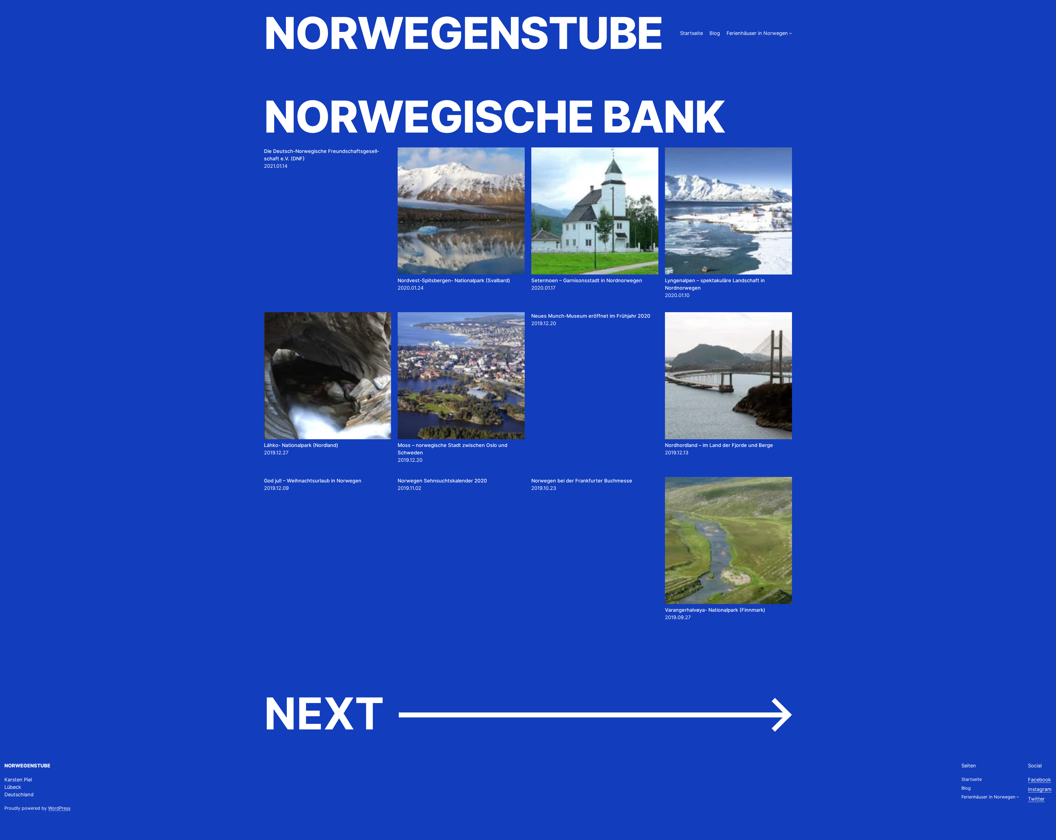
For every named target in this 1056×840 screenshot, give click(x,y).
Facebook (1039, 780)
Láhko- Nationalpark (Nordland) (301, 445)
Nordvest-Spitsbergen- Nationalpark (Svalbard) (454, 280)
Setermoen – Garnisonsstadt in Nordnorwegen (586, 280)
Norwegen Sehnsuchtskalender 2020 (442, 481)
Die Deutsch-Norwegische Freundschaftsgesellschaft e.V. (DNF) (321, 154)
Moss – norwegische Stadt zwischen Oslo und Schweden (452, 448)
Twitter (1036, 799)
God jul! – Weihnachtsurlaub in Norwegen (312, 481)
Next (528, 714)
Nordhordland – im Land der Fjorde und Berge (719, 445)
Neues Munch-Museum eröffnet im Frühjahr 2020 (590, 316)
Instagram (1040, 789)
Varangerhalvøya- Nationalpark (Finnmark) (715, 610)
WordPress (59, 808)
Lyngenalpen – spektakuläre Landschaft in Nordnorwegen (715, 284)
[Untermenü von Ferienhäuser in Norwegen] (790, 33)
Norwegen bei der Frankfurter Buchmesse (581, 481)
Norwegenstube (463, 33)
